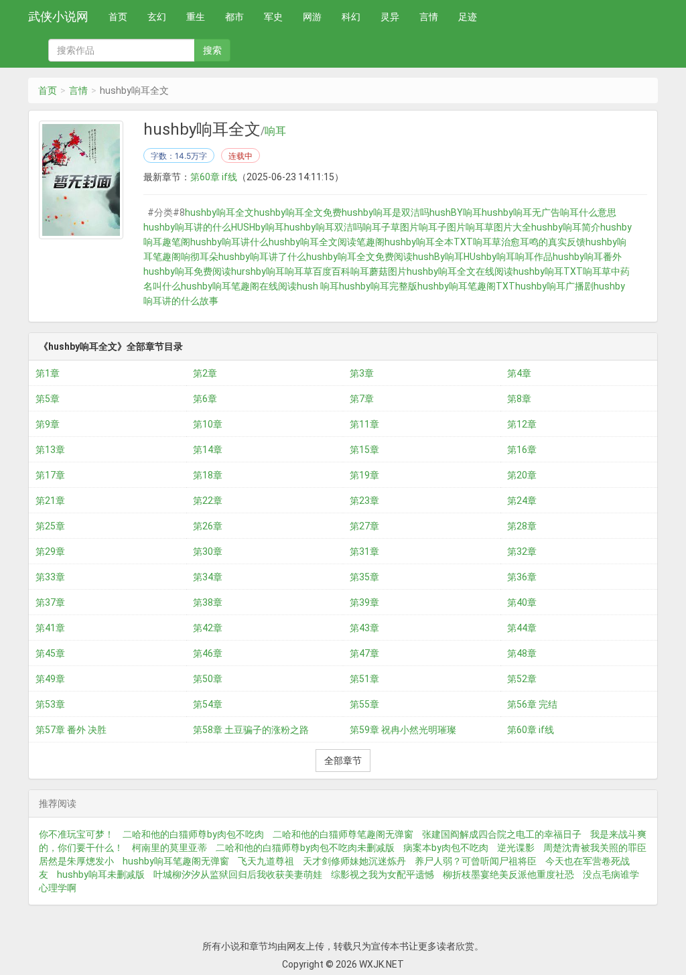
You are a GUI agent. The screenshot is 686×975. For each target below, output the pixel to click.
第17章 (50, 475)
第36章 (522, 577)
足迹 (467, 16)
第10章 (207, 424)
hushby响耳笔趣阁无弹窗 (176, 861)
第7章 (362, 398)
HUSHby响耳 (257, 227)
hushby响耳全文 (219, 212)
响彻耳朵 (199, 256)
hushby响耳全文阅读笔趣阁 (327, 242)
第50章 (207, 678)
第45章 (50, 653)
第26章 (207, 526)
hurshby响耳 (258, 271)
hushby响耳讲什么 (229, 242)
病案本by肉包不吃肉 (445, 847)
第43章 (364, 628)
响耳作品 (534, 256)
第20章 (522, 475)
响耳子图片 (442, 227)
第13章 (50, 449)
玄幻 (156, 16)
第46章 (207, 653)
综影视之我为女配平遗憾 (382, 874)
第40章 (522, 602)
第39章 (364, 602)
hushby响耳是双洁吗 (385, 212)
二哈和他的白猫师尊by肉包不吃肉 (193, 834)
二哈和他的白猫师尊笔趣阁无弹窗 (343, 834)
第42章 (207, 628)
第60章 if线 (213, 177)
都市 (234, 16)
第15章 (364, 449)
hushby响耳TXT (548, 271)
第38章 (207, 602)
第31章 (364, 551)
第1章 (48, 373)
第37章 (50, 602)
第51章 (364, 678)
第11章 (364, 424)
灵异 (390, 16)
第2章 (205, 373)
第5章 (48, 398)
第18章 (207, 475)
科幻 (351, 16)
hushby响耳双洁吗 (323, 227)
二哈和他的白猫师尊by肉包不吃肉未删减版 (305, 847)
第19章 (364, 475)
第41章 (50, 628)
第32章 (522, 551)
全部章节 (343, 760)
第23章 (364, 500)
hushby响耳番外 (587, 256)
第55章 (364, 704)
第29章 (50, 551)
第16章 (522, 449)
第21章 (50, 500)
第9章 (48, 424)
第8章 (519, 398)
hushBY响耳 (455, 212)
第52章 (522, 678)
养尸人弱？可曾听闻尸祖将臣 (476, 861)
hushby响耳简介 (565, 227)
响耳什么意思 (588, 212)
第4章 (519, 373)
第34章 (207, 577)
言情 (428, 16)
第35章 (364, 577)
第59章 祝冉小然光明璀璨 (403, 729)
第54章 (207, 704)
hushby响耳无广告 (521, 212)
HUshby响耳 (489, 256)
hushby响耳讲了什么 (262, 256)
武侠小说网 (58, 16)
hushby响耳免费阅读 (187, 271)
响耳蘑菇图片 (378, 271)
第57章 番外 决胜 (71, 729)
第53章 (50, 704)
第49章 (50, 678)
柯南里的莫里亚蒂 (169, 847)
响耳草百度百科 (317, 271)
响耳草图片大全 (498, 227)
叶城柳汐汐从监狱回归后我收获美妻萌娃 (237, 874)
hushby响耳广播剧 (554, 286)
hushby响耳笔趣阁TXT (466, 286)
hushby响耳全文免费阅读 (359, 256)
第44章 (522, 628)
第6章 (205, 398)
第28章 (522, 526)
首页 (118, 16)
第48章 (522, 653)
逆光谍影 (516, 847)
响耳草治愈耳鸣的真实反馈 (529, 242)
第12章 (522, 424)
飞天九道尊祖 (266, 861)
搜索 (212, 50)
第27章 (364, 526)
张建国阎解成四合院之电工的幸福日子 (501, 834)
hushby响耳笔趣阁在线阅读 (239, 286)
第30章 (207, 551)
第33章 (50, 577)
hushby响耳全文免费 (298, 212)
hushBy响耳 (438, 256)
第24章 (522, 500)
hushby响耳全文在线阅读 (460, 271)
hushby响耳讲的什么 (187, 227)
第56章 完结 (532, 704)
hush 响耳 (318, 286)
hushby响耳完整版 (378, 286)
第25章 (50, 526)
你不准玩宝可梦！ (76, 834)
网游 (312, 16)
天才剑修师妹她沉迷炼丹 (354, 861)
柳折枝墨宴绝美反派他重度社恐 (508, 874)
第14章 (207, 449)
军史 (273, 16)
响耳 (275, 131)
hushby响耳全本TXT (429, 242)
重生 (195, 16)
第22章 (207, 500)
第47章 (364, 653)
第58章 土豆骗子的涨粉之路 (251, 729)
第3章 (362, 373)
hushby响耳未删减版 (101, 874)
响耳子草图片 (390, 227)
